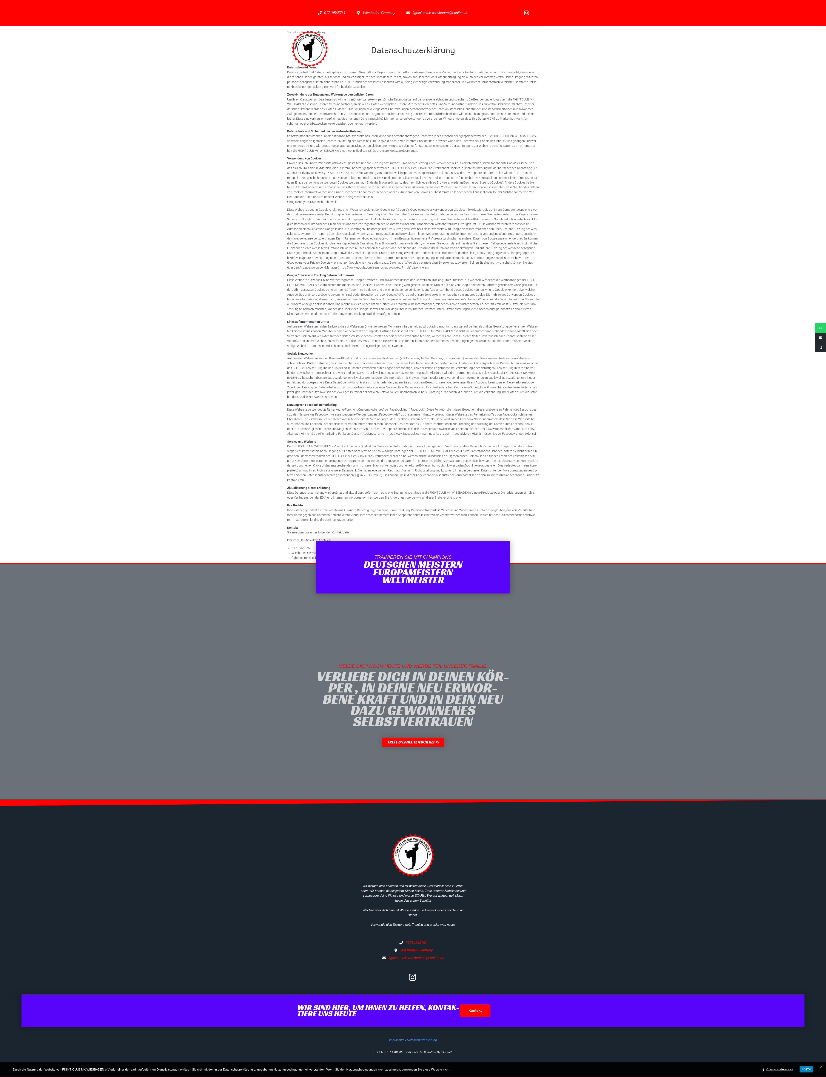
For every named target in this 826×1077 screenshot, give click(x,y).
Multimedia (496, 48)
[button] (413, 742)
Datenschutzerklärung (422, 1039)
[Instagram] (526, 13)
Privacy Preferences (779, 1069)
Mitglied (471, 48)
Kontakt (525, 48)
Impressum (396, 1039)
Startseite (359, 48)
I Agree (806, 1069)
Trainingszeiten (389, 48)
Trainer (449, 48)
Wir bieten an (423, 48)
